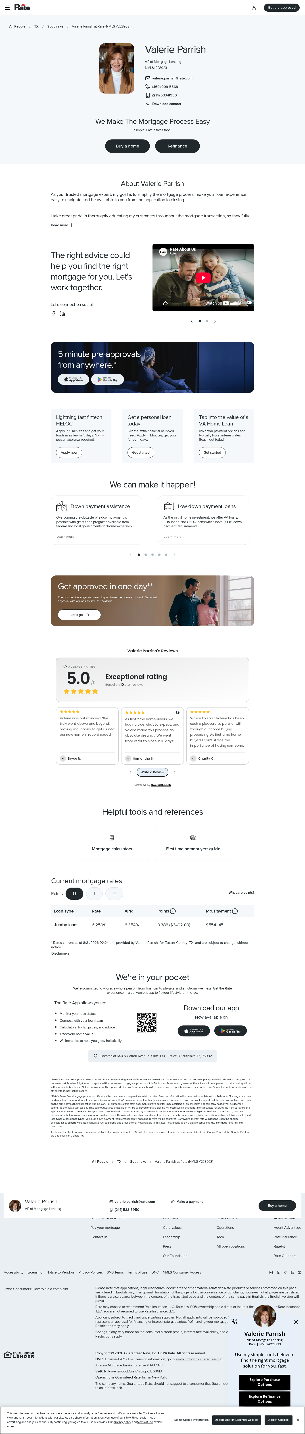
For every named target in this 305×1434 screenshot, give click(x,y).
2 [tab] (114, 893)
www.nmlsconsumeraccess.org (199, 1359)
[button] (7, 7)
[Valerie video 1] (203, 277)
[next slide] (215, 321)
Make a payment (189, 1201)
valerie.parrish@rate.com (135, 1201)
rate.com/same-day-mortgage (210, 1122)
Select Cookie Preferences (191, 1420)
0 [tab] (74, 893)
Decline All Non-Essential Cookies (236, 1420)
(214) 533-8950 (127, 1209)
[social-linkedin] (62, 313)
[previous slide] (191, 321)
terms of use (145, 1422)
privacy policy (122, 1422)
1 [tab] (94, 893)
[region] (152, 1420)
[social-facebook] (53, 313)
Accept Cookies (278, 1420)
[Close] (298, 1420)
